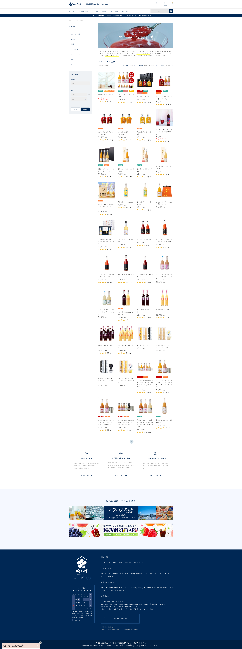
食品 (135, 562)
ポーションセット (143, 345)
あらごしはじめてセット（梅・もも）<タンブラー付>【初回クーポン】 (106, 422)
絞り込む (85, 109)
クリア (75, 109)
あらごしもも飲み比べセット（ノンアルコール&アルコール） (164, 277)
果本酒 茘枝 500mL (106, 94)
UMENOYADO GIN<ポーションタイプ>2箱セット (106, 380)
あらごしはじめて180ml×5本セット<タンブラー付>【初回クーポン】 (126, 422)
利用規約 (110, 576)
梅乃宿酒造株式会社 (106, 627)
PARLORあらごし (83, 11)
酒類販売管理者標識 (136, 574)
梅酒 (120, 562)
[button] (21, 645)
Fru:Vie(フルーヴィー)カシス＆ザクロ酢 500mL (164, 132)
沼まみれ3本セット (143, 97)
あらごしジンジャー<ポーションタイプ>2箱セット (126, 380)
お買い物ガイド (126, 11)
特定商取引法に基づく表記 (120, 574)
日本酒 (104, 11)
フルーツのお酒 (114, 11)
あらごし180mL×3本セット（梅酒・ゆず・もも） (106, 206)
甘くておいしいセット (144, 239)
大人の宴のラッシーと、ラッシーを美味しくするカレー (106, 241)
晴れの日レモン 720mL (125, 202)
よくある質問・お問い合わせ (153, 574)
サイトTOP (71, 20)
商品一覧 (71, 11)
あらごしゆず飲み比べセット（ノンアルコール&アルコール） (106, 312)
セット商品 (95, 11)
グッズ (141, 562)
